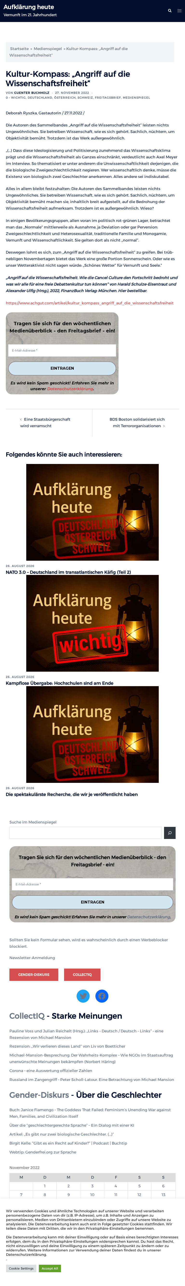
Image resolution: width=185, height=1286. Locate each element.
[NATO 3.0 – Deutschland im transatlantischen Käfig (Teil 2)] (92, 512)
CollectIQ (82, 974)
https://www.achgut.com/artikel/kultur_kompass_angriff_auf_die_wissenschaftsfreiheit (90, 303)
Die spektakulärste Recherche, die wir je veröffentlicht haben (72, 794)
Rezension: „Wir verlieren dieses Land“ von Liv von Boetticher (67, 1046)
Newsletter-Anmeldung (32, 957)
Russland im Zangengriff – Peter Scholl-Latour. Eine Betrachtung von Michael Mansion (91, 1079)
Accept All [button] (50, 1268)
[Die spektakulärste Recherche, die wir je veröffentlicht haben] (92, 734)
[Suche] (170, 833)
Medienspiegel (48, 48)
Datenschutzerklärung (70, 389)
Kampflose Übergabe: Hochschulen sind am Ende (59, 683)
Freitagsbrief (108, 97)
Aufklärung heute (29, 6)
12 (139, 1194)
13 (163, 1194)
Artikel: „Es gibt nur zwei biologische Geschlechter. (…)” (61, 1134)
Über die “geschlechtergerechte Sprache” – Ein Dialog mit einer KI (71, 1125)
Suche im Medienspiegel (33, 822)
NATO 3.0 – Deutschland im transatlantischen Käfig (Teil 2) (68, 572)
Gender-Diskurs (33, 974)
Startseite (19, 48)
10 (92, 1194)
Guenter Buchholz (31, 93)
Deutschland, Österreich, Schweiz (60, 97)
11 (115, 1194)
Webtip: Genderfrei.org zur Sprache (42, 1152)
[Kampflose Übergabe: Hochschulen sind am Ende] (92, 623)
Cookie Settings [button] (21, 1268)
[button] (170, 11)
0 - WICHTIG (16, 97)
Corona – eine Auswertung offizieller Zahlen (50, 1070)
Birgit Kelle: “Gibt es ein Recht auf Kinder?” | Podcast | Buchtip (68, 1143)
